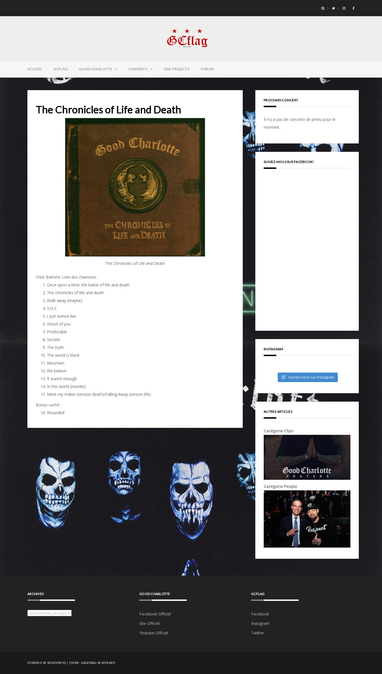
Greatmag (89, 663)
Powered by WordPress (46, 663)
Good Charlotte (95, 68)
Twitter (257, 632)
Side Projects (177, 68)
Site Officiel (149, 623)
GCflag (60, 68)
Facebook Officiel (155, 614)
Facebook (260, 614)
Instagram (260, 623)
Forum (207, 68)
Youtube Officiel (153, 632)
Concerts (137, 68)
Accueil (34, 68)
